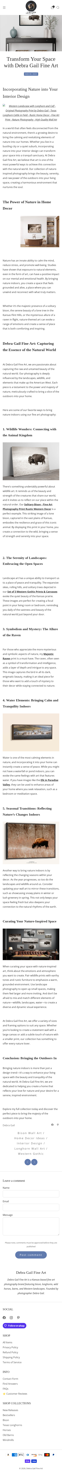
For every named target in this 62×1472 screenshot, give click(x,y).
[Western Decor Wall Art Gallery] (31, 944)
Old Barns (8, 1435)
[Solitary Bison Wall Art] (31, 461)
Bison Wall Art (30, 1133)
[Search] (57, 7)
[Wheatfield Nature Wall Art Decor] (31, 231)
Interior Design (29, 1143)
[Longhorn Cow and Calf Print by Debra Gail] (31, 112)
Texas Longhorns (12, 1425)
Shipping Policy (11, 1357)
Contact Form (10, 1378)
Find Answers (10, 1383)
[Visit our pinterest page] (18, 1317)
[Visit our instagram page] (11, 1317)
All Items (7, 1342)
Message (8, 1215)
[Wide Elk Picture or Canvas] (31, 732)
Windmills (8, 1440)
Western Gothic (31, 1153)
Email (6, 1201)
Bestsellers (9, 1415)
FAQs (5, 1388)
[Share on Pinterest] (57, 1124)
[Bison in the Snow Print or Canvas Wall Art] (31, 842)
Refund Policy (10, 1352)
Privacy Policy (10, 1347)
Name (6, 1187)
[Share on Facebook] (52, 1124)
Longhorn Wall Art (29, 1148)
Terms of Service (12, 1362)
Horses (7, 1430)
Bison (6, 1420)
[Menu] (4, 7)
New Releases (10, 1410)
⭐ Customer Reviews (15, 1393)
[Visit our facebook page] (4, 1317)
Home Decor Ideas (29, 1138)
